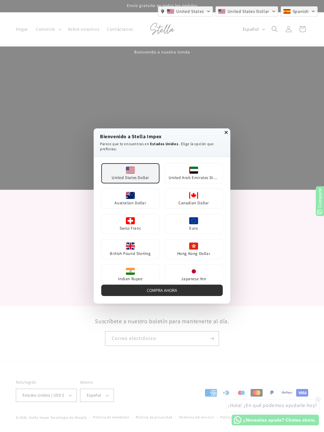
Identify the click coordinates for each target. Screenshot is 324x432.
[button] (185, 11)
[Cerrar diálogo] (226, 132)
